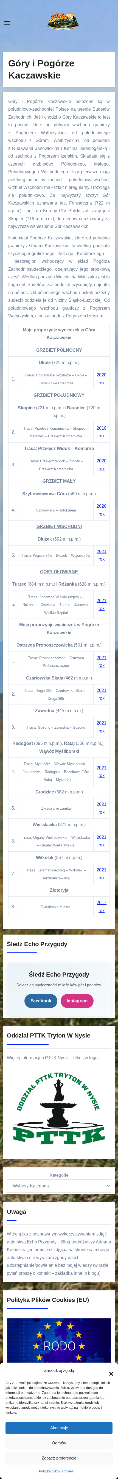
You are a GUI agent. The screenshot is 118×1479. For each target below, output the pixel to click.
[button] (108, 1371)
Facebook (40, 1001)
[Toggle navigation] (7, 23)
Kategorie (59, 1175)
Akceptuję (59, 1427)
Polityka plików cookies (56, 1471)
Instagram (77, 1001)
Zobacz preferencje (59, 1458)
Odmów (59, 1443)
